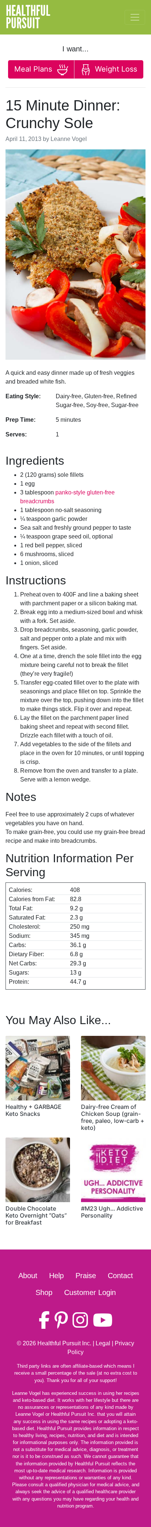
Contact (120, 1276)
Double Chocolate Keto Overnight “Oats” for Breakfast (36, 1215)
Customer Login (90, 1292)
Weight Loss (115, 69)
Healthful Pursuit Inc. (64, 1343)
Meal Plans (34, 69)
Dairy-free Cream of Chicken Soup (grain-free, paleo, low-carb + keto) (112, 1117)
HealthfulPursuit (28, 17)
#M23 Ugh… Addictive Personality (112, 1212)
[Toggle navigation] (135, 17)
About (27, 1276)
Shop (44, 1292)
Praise (86, 1276)
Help (56, 1276)
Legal (103, 1343)
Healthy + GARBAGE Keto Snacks (33, 1110)
